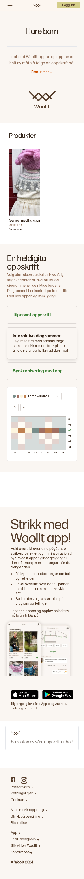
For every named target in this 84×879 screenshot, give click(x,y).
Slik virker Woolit (24, 846)
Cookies (17, 800)
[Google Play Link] (57, 695)
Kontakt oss (20, 852)
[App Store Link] (25, 695)
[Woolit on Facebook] (13, 779)
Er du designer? (23, 839)
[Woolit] (37, 5)
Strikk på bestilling (25, 816)
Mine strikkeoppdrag (27, 810)
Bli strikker (19, 823)
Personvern (20, 787)
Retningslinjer (22, 793)
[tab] (42, 315)
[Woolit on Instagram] (24, 780)
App (14, 833)
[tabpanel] (42, 424)
